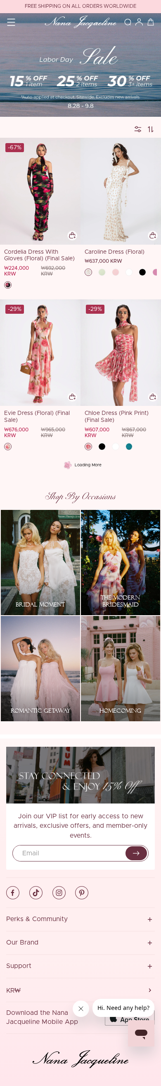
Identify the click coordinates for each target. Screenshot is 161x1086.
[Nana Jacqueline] (80, 22)
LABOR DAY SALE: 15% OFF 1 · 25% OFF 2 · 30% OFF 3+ (81, 7)
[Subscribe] (136, 853)
